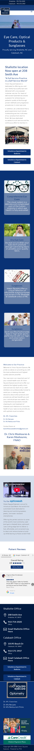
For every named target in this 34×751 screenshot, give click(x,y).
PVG (20, 749)
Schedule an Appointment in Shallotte (17, 152)
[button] (1, 584)
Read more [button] (10, 587)
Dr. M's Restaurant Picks (11, 421)
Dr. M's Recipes (8, 419)
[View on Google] (3, 576)
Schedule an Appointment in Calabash (17, 161)
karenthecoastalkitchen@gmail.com (15, 429)
